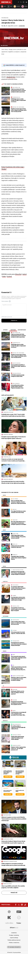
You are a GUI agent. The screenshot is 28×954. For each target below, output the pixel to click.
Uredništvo (14, 932)
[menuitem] (24, 2)
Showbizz (18, 6)
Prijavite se (14, 320)
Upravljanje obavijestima (14, 947)
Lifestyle (25, 6)
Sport (11, 6)
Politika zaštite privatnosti (14, 940)
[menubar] (24, 2)
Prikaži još (14, 892)
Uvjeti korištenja (14, 937)
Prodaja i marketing (14, 935)
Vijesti (5, 6)
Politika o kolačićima (14, 942)
